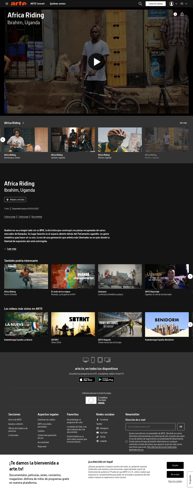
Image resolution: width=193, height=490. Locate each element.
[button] (140, 4)
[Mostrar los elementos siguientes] (190, 276)
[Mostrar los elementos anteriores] (2, 139)
